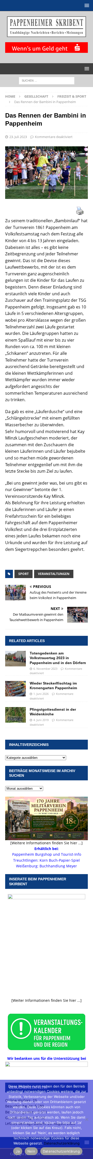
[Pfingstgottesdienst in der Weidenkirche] (15, 715)
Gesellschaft (36, 96)
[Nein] (86, 1119)
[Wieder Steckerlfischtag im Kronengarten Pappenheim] (15, 688)
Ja (18, 1151)
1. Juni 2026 (41, 694)
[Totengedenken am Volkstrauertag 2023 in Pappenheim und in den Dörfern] (15, 658)
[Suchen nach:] (46, 80)
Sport (23, 574)
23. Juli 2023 (18, 136)
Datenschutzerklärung (62, 1143)
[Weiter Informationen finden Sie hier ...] (46, 1000)
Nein (31, 1151)
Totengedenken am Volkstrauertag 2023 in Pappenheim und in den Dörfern (58, 658)
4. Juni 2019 (41, 720)
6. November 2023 (45, 669)
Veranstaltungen (53, 574)
